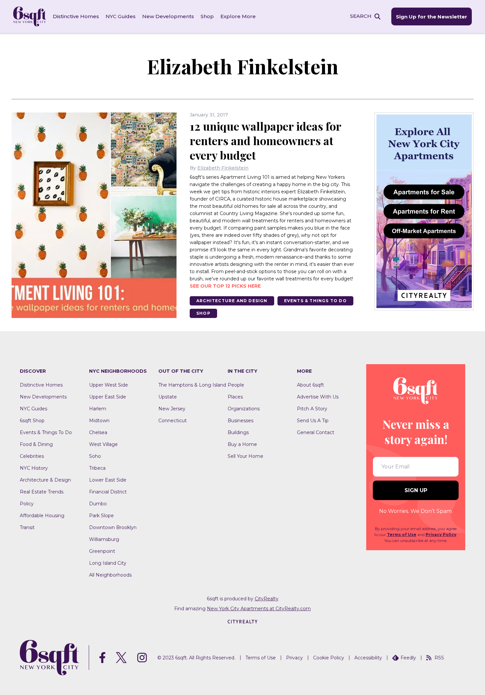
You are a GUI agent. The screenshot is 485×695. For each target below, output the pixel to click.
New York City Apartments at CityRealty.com (259, 609)
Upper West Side (108, 385)
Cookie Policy (328, 658)
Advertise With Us (318, 397)
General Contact (315, 432)
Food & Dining (36, 444)
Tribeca (97, 468)
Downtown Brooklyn (113, 527)
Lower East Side (107, 480)
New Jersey (171, 409)
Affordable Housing (42, 516)
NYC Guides (121, 16)
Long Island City (107, 563)
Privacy (294, 658)
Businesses (240, 421)
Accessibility (368, 658)
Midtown (99, 421)
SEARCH (361, 16)
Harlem (97, 409)
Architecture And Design (232, 300)
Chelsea (98, 432)
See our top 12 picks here (225, 286)
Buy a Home (242, 444)
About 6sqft (310, 385)
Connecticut (172, 421)
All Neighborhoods (110, 575)
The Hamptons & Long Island (192, 385)
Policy (27, 504)
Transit (27, 527)
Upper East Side (107, 397)
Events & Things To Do (315, 300)
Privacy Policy (441, 534)
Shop (207, 16)
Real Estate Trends (41, 492)
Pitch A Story (312, 409)
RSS (439, 658)
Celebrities (32, 456)
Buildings (238, 432)
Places (235, 397)
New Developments (168, 16)
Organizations (244, 409)
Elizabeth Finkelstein (222, 168)
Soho (95, 456)
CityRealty (266, 599)
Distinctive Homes (76, 16)
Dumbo (98, 504)
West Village (103, 444)
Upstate (167, 397)
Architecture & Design (45, 480)
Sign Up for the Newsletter (431, 17)
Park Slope (101, 516)
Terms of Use (401, 534)
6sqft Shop (32, 421)
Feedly (408, 658)
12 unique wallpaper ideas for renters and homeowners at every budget (265, 140)
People (236, 385)
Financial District (108, 492)
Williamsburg (104, 539)
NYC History (34, 468)
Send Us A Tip (313, 421)
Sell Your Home (245, 456)
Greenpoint (102, 551)
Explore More (238, 16)
